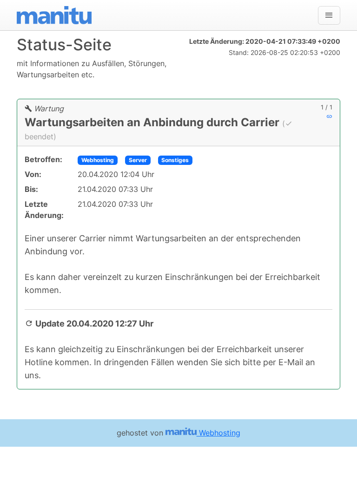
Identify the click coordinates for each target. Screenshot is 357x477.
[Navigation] (329, 15)
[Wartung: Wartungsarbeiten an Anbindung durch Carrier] (329, 116)
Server (138, 160)
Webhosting (97, 160)
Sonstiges (175, 160)
